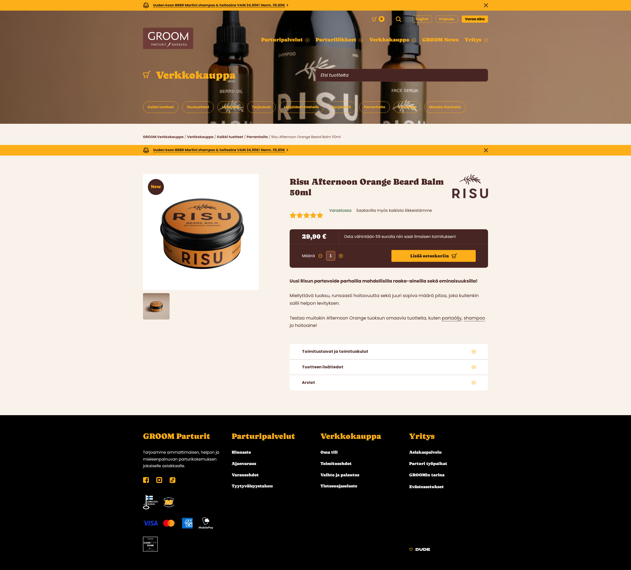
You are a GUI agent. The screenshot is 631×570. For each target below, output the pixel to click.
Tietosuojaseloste (338, 485)
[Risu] (470, 197)
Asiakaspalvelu (425, 452)
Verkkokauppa (194, 75)
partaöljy (451, 318)
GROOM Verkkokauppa (163, 136)
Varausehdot (245, 474)
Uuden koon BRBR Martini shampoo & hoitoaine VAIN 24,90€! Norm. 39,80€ (219, 5)
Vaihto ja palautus (339, 474)
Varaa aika (475, 19)
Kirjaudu (447, 19)
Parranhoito (257, 136)
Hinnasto (241, 452)
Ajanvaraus (244, 463)
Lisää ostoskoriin (429, 255)
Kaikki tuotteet (230, 136)
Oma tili (329, 452)
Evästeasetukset (426, 486)
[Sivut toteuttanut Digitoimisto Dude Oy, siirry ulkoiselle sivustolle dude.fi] (419, 550)
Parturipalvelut (263, 436)
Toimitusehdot (336, 463)
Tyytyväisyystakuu (252, 485)
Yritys (422, 436)
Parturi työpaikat (428, 463)
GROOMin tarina (426, 474)
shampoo (474, 318)
